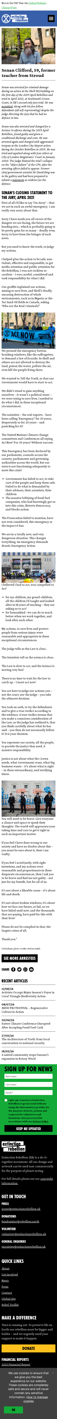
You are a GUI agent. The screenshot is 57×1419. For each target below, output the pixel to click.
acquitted (7, 106)
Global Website (37, 3)
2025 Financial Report (16, 1364)
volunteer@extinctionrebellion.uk (24, 1234)
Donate (28, 1348)
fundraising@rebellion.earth (20, 1221)
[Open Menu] (51, 18)
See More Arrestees (20, 958)
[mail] (31, 969)
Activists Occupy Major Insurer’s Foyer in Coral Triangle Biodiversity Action (28, 992)
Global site (9, 1298)
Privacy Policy (40, 1121)
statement (18, 180)
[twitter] (19, 969)
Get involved (10, 1274)
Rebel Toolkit (10, 1304)
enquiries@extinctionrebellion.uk (24, 1246)
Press (5, 1286)
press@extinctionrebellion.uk (21, 1208)
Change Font (9, 7)
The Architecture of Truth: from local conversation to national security (26, 1039)
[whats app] (25, 969)
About (6, 1268)
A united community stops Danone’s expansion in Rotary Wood (25, 1055)
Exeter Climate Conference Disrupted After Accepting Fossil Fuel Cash (26, 1023)
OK (13, 1410)
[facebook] (13, 969)
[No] (53, 1372)
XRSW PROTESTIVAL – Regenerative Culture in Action (25, 1008)
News (5, 1280)
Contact (7, 1292)
